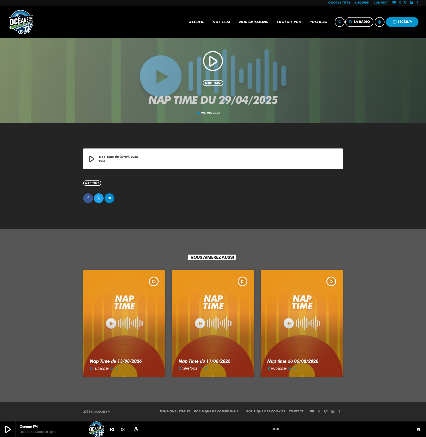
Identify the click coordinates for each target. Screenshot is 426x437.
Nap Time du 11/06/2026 (205, 361)
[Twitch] (406, 2)
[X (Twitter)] (400, 2)
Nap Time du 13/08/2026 (116, 361)
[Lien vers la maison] (21, 22)
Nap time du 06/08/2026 (292, 361)
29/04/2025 (209, 113)
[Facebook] (417, 2)
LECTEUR (402, 22)
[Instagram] (411, 2)
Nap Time (213, 83)
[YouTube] (394, 2)
